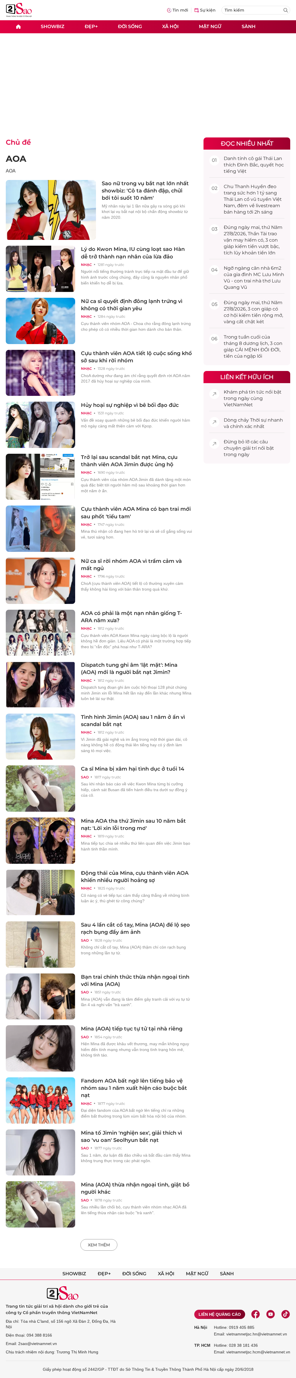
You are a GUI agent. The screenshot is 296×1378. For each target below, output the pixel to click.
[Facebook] (255, 1314)
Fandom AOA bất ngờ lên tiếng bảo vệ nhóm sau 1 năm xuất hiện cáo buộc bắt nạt (134, 1088)
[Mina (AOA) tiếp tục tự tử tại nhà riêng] (40, 1048)
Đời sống (130, 26)
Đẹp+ (91, 26)
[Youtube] (270, 1314)
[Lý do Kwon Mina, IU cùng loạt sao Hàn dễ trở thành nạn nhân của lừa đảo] (40, 269)
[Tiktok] (285, 1314)
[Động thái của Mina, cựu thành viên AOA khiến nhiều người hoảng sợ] (40, 893)
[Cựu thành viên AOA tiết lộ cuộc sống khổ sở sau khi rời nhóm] (40, 373)
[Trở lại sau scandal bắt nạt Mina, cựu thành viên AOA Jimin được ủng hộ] (40, 477)
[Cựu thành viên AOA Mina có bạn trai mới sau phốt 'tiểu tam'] (40, 529)
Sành (249, 26)
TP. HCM (202, 1345)
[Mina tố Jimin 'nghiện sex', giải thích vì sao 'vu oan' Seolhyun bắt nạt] (40, 1152)
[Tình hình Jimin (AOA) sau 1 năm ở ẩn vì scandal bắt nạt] (40, 737)
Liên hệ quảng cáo (220, 1314)
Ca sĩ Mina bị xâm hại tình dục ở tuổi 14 (132, 769)
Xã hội (170, 26)
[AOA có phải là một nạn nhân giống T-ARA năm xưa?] (40, 633)
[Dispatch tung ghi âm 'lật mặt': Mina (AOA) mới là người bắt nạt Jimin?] (40, 685)
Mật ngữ (210, 26)
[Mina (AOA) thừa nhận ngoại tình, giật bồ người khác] (40, 1204)
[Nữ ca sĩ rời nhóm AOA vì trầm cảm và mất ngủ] (40, 581)
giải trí (250, 448)
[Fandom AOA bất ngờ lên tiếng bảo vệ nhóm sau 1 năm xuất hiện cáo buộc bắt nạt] (40, 1100)
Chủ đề (18, 142)
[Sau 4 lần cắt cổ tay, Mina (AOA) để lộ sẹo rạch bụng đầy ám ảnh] (40, 944)
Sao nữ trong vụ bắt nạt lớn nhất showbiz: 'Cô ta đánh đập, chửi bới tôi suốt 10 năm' (145, 190)
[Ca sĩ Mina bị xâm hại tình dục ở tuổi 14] (40, 788)
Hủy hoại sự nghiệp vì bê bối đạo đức (130, 405)
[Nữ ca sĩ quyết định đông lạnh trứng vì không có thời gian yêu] (40, 321)
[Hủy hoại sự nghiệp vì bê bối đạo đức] (40, 425)
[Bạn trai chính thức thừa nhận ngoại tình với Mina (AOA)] (40, 996)
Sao (85, 777)
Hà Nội (200, 1327)
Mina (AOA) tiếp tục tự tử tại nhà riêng (131, 1029)
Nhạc (86, 264)
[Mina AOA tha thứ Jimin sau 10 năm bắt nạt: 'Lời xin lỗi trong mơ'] (40, 840)
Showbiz (52, 26)
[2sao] (18, 26)
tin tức (256, 392)
